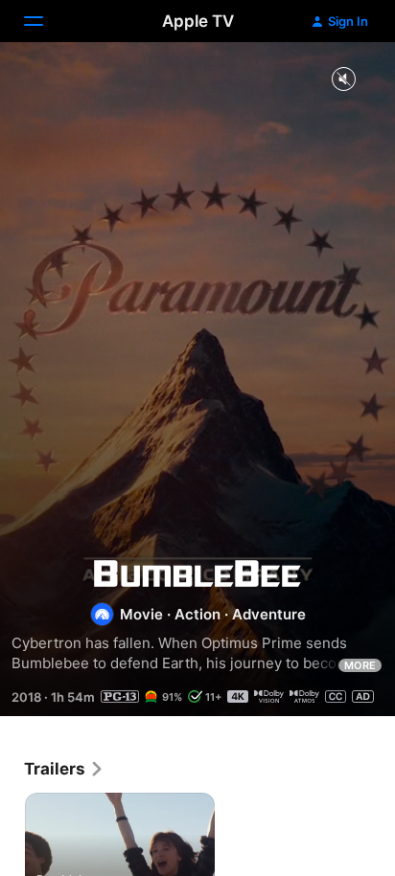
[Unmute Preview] (343, 80)
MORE (360, 665)
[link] (64, 768)
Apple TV (198, 21)
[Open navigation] (45, 21)
